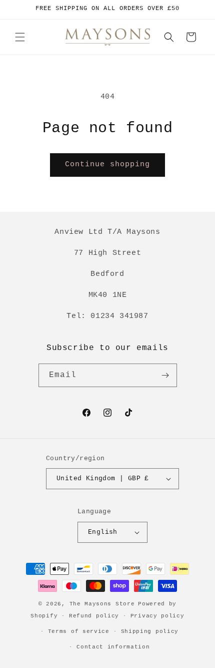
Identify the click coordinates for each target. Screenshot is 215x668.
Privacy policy (157, 616)
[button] (20, 37)
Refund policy (94, 616)
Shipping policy (150, 631)
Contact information (113, 647)
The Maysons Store (102, 604)
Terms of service (79, 631)
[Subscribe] (165, 375)
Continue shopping (107, 164)
